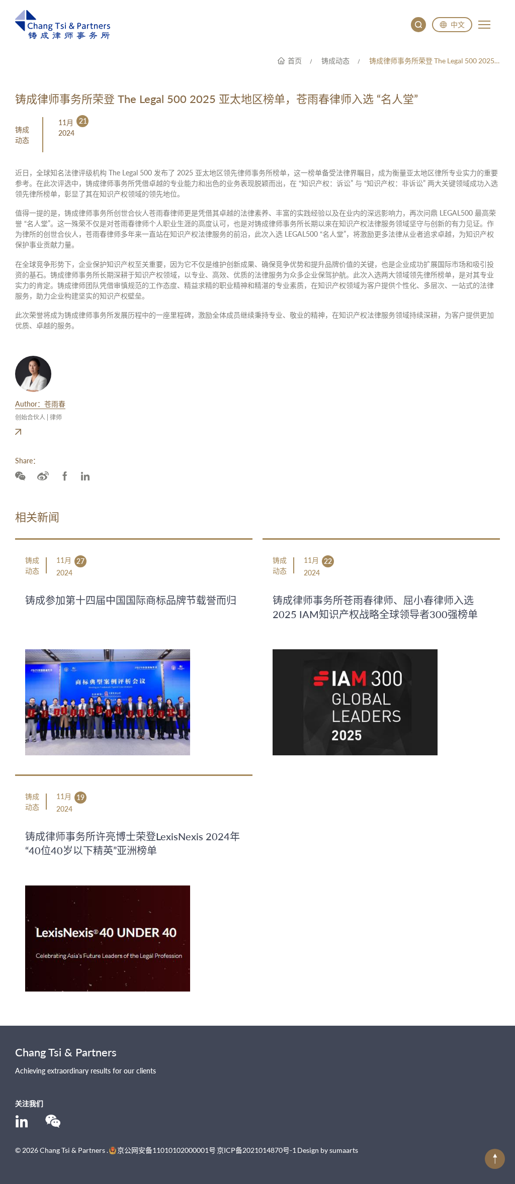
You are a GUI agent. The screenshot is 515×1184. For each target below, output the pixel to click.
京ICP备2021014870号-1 (256, 1150)
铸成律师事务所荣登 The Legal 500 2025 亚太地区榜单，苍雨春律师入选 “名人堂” (434, 61)
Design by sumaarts (327, 1150)
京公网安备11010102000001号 (166, 1150)
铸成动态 (335, 61)
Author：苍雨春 (40, 404)
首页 (295, 61)
